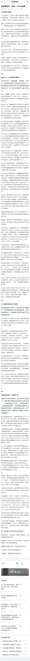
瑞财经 (4, 9)
